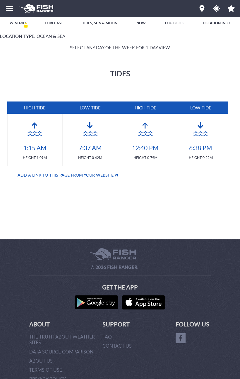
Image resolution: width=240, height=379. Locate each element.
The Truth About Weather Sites (62, 340)
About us (41, 361)
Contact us (117, 346)
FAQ (107, 337)
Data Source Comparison (61, 351)
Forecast (54, 23)
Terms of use (45, 370)
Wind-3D (18, 23)
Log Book (174, 23)
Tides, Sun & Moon (99, 23)
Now (141, 23)
